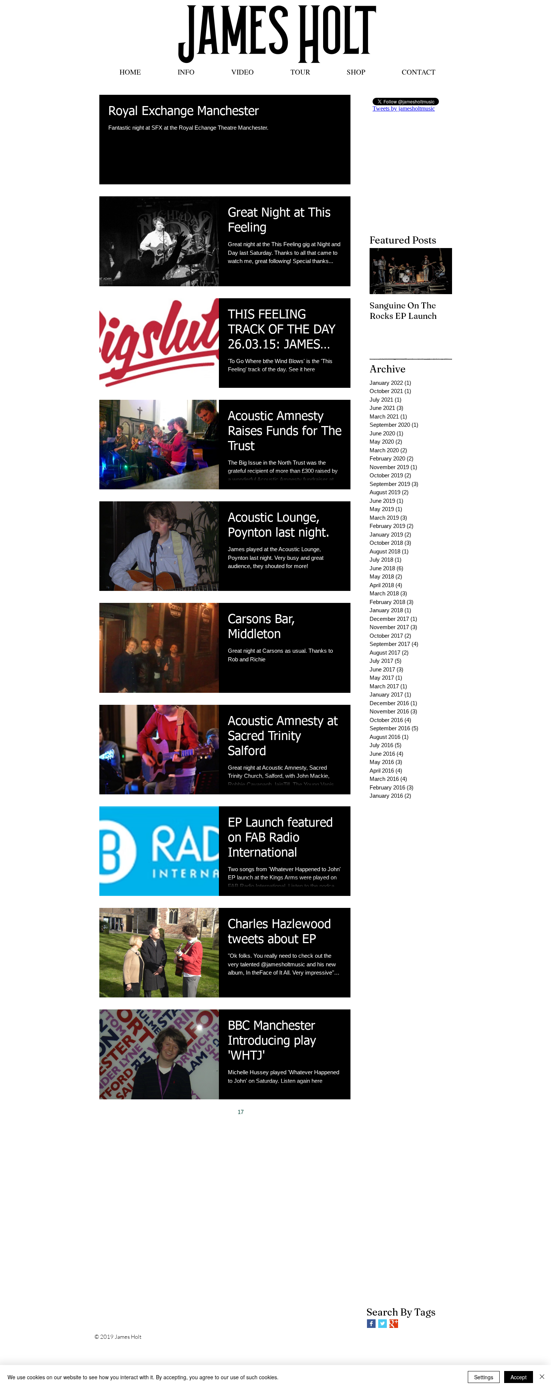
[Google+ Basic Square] (393, 1323)
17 (241, 1112)
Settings (483, 1377)
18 (256, 1112)
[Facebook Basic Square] (371, 1323)
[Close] (542, 1377)
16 (225, 1112)
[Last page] (288, 1112)
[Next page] (272, 1112)
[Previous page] (177, 1112)
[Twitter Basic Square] (382, 1323)
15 (209, 1112)
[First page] (162, 1112)
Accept (519, 1377)
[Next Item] (440, 271)
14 (193, 1112)
